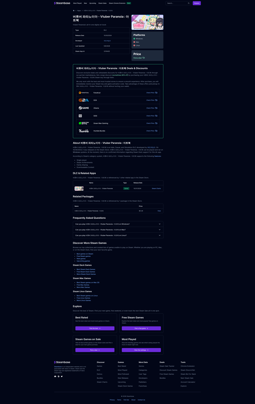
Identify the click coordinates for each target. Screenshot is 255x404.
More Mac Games (83, 287)
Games (99, 366)
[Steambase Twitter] (62, 376)
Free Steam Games (167, 374)
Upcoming (92, 3)
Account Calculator (188, 382)
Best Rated (122, 366)
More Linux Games (84, 300)
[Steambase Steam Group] (58, 376)
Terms (119, 400)
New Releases (123, 378)
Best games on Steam (85, 254)
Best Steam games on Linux (87, 296)
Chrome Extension (188, 366)
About (133, 400)
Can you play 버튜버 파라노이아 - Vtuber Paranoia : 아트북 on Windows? (102, 224)
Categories (143, 370)
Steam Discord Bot (188, 370)
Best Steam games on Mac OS (88, 282)
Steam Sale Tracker (167, 366)
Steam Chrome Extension (117, 3)
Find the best (93, 328)
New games (81, 259)
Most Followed (123, 374)
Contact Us (141, 400)
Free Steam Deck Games (86, 272)
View (159, 211)
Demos (99, 374)
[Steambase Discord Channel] (55, 376)
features (157, 156)
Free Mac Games (83, 285)
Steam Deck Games (125, 386)
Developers (143, 378)
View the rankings (140, 350)
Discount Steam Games (168, 370)
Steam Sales (102, 3)
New (85, 3)
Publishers (142, 382)
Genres (141, 366)
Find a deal (93, 350)
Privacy (112, 400)
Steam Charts (156, 188)
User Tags (142, 374)
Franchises (143, 386)
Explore (196, 3)
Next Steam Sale (187, 378)
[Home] (74, 10)
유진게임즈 (107, 41)
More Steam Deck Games (86, 274)
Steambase (58, 366)
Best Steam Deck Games (86, 269)
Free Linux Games (83, 298)
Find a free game (140, 328)
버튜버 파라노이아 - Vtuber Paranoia (101, 188)
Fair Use (126, 400)
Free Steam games (84, 256)
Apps (79, 10)
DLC (98, 370)
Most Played (77, 3)
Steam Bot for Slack (188, 374)
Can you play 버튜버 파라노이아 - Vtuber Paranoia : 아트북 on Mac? (100, 230)
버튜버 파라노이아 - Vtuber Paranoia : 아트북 (98, 10)
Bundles (100, 378)
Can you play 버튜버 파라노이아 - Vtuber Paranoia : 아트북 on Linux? (101, 235)
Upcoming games (83, 261)
